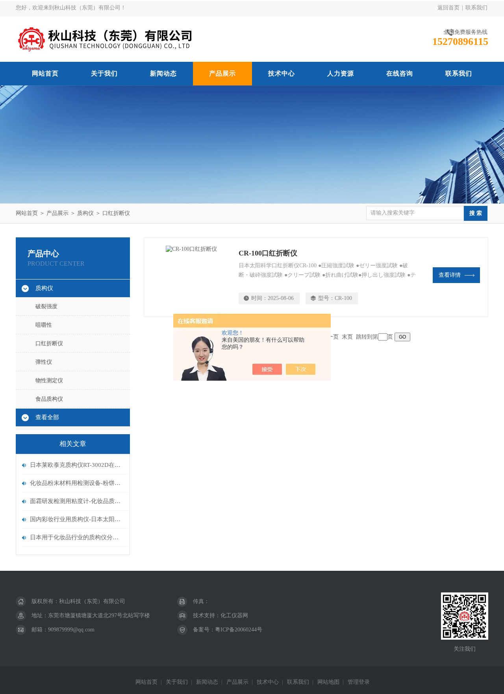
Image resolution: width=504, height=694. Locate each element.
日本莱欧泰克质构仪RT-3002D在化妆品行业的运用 (77, 465)
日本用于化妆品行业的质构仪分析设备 (77, 537)
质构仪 (85, 213)
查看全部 (47, 417)
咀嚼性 (43, 325)
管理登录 (359, 682)
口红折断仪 (116, 213)
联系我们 (476, 8)
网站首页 (45, 73)
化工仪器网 (234, 615)
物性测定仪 (49, 380)
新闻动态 (163, 73)
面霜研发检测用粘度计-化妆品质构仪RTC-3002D (77, 501)
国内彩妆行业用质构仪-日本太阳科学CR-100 (77, 519)
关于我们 (104, 73)
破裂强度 (46, 306)
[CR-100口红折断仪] (191, 277)
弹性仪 (43, 362)
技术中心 (281, 73)
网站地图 (328, 682)
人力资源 (340, 73)
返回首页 (448, 8)
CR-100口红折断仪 (268, 253)
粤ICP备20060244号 (238, 630)
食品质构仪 (49, 399)
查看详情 (450, 275)
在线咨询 (399, 73)
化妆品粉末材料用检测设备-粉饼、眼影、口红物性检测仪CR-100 (77, 483)
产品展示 (222, 73)
